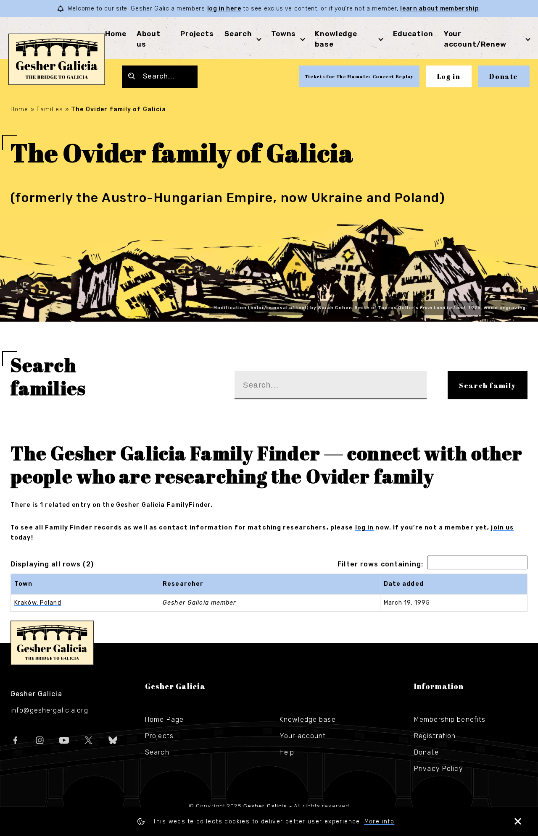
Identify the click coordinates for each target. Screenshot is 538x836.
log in (364, 527)
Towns (283, 33)
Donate (503, 76)
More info (379, 821)
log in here (224, 8)
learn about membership (439, 8)
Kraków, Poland (37, 602)
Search (238, 33)
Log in (449, 76)
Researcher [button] (183, 583)
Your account (303, 736)
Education (413, 33)
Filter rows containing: (380, 564)
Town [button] (23, 583)
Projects (197, 33)
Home (115, 33)
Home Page (164, 719)
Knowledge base (308, 719)
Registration (435, 736)
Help (287, 752)
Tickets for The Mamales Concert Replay (359, 76)
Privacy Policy (438, 769)
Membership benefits (449, 719)
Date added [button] (404, 583)
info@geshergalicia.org (49, 710)
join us (502, 527)
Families (50, 109)
